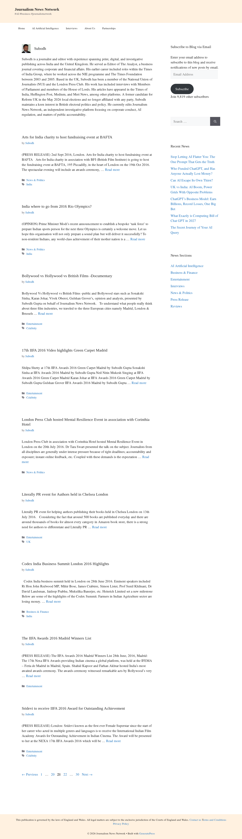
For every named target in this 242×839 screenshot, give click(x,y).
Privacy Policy (121, 823)
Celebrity (31, 328)
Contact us (195, 819)
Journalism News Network (37, 9)
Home (21, 28)
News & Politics (35, 180)
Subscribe (182, 89)
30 (77, 774)
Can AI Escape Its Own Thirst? (192, 180)
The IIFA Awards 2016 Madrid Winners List (56, 638)
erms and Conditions (214, 819)
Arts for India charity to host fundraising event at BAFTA (67, 137)
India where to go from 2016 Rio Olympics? (57, 206)
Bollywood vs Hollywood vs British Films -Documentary (67, 276)
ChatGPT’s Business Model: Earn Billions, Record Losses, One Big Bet (193, 204)
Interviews (71, 28)
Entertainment (34, 324)
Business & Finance (37, 612)
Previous (30, 774)
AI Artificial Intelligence (45, 28)
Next (87, 774)
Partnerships (109, 28)
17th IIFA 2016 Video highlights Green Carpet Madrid (64, 350)
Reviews (176, 306)
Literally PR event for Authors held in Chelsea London (65, 494)
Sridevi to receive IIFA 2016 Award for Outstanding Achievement (73, 708)
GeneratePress (147, 833)
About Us (90, 28)
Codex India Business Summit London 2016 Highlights (65, 564)
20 (53, 774)
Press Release (179, 299)
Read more (112, 169)
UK (28, 542)
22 (65, 774)
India (29, 184)
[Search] (215, 121)
